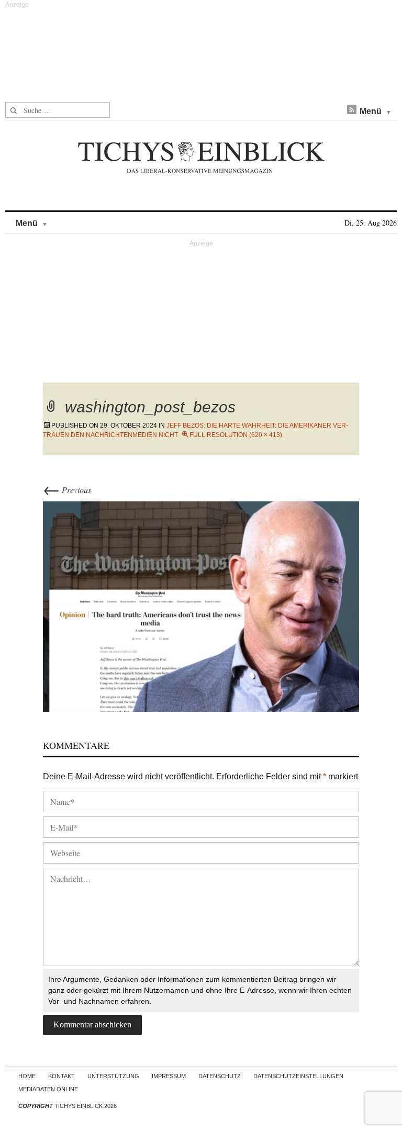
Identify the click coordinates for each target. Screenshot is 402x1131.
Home (27, 1076)
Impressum (169, 1076)
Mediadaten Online (48, 1089)
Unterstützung (113, 1076)
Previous (67, 489)
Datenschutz (219, 1076)
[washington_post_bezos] (201, 605)
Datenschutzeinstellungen (298, 1076)
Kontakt (61, 1076)
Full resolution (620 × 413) (235, 435)
